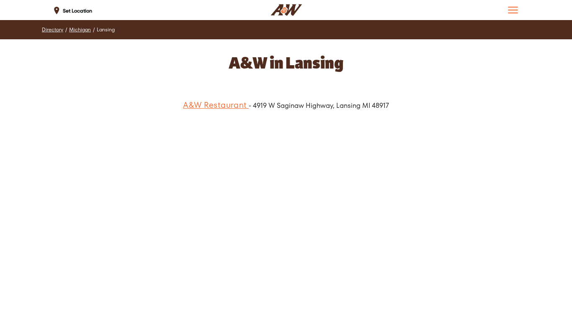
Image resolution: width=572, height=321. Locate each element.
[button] (513, 10)
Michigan (80, 30)
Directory (52, 30)
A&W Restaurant (216, 105)
